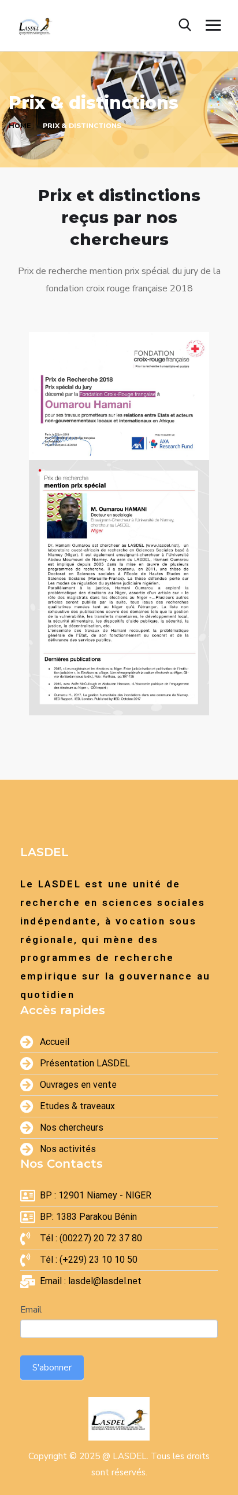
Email (31, 1309)
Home (20, 125)
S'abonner (52, 1367)
